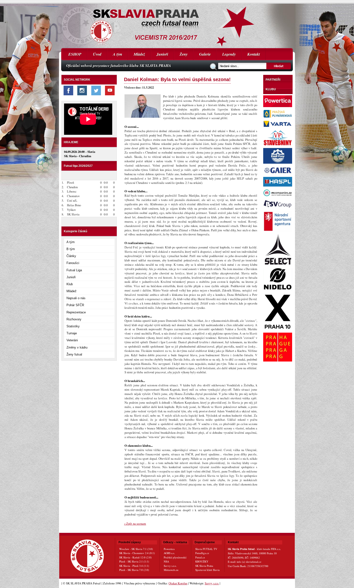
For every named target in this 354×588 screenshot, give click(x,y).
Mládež (139, 54)
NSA (166, 561)
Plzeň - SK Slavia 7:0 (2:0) (134, 570)
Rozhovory (73, 319)
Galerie (205, 54)
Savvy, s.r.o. (212, 583)
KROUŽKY (201, 561)
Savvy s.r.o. (170, 566)
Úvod (97, 54)
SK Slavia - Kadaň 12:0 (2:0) (135, 557)
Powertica (169, 549)
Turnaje (71, 333)
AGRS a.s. (169, 553)
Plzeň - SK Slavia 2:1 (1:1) (134, 561)
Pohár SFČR (75, 305)
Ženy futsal (74, 354)
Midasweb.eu (171, 570)
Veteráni (72, 340)
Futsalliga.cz (202, 553)
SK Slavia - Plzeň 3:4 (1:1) (134, 566)
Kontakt (253, 54)
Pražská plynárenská (175, 557)
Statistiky (73, 326)
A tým (117, 54)
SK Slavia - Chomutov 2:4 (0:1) (137, 553)
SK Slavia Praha (204, 566)
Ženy (184, 54)
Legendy (229, 54)
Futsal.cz (200, 557)
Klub (69, 284)
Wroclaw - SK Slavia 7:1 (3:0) (136, 549)
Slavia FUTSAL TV (206, 549)
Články (71, 256)
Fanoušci (72, 263)
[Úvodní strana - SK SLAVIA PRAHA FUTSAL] (177, 24)
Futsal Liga (74, 270)
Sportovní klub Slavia (207, 570)
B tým (70, 249)
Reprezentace (76, 312)
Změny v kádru (76, 347)
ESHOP (74, 54)
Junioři (162, 54)
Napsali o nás (75, 298)
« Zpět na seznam (135, 523)
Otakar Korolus (178, 583)
